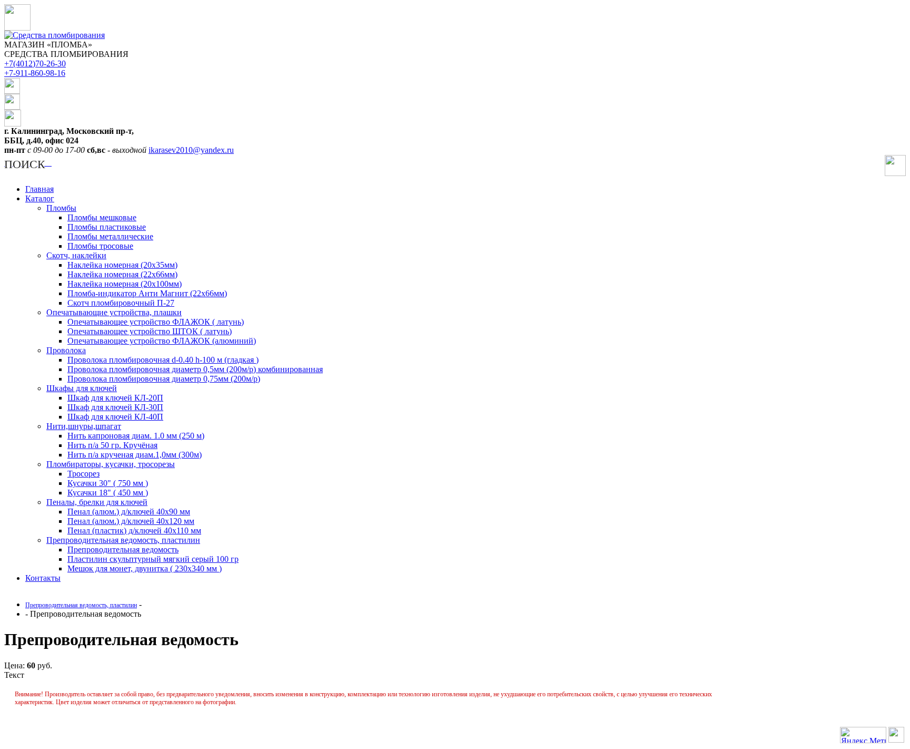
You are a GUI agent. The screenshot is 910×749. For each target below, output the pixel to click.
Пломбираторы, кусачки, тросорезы (110, 464)
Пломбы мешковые (101, 217)
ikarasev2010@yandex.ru (191, 149)
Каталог (39, 198)
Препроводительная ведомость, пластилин (123, 540)
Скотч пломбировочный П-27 (120, 302)
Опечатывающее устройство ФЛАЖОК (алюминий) (161, 340)
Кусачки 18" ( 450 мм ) (107, 492)
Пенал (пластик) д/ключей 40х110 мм (134, 530)
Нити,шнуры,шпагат (83, 426)
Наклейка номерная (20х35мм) (122, 264)
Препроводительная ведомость (123, 549)
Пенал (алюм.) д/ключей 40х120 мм (130, 521)
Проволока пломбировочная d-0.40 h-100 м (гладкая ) (163, 359)
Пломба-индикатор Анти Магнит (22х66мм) (147, 293)
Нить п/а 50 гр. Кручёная (112, 445)
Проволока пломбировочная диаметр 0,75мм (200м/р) (163, 378)
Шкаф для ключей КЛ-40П (115, 416)
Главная (39, 188)
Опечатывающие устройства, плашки (114, 312)
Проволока (66, 350)
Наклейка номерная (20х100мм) (124, 283)
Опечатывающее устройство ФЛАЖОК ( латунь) (155, 321)
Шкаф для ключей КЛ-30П (115, 407)
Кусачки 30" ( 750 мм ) (107, 483)
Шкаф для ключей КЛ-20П (115, 397)
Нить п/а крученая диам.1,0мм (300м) (134, 454)
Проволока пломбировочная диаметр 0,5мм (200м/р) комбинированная (195, 369)
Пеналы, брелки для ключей (96, 502)
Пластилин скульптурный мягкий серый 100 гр (153, 559)
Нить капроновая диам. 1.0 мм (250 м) (135, 435)
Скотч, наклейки (76, 255)
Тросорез (83, 473)
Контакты (43, 577)
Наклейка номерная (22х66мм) (122, 274)
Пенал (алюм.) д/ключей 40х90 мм (128, 511)
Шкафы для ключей (81, 388)
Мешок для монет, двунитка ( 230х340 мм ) (144, 568)
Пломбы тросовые (100, 245)
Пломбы (61, 207)
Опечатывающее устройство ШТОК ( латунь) (149, 331)
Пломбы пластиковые (106, 226)
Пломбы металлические (110, 236)
